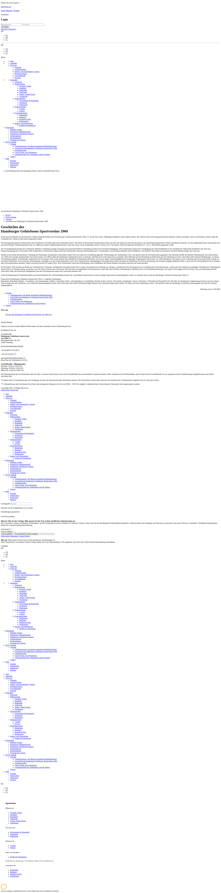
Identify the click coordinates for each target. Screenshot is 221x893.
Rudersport (19, 437)
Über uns (9, 398)
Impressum (14, 390)
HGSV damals (11, 475)
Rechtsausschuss (16, 406)
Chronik (9, 293)
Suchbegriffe (5, 504)
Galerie (8, 305)
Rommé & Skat (20, 452)
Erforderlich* (6, 529)
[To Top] (4, 889)
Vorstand (13, 400)
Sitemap (13, 500)
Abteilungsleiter (16, 402)
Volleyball (18, 425)
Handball (18, 421)
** (15, 354)
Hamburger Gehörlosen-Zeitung (21, 467)
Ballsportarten (15, 417)
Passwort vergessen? (8, 29)
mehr (7, 491)
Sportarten (9, 413)
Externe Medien (7, 532)
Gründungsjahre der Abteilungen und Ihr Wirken (27, 303)
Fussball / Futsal (20, 419)
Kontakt (16, 11)
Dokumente (10, 460)
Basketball (18, 423)
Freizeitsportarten (16, 446)
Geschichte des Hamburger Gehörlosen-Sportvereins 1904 (31, 297)
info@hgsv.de (6, 7)
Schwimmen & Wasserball (24, 433)
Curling (17, 442)
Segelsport (18, 435)
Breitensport (19, 454)
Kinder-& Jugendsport (23, 458)
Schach (17, 444)
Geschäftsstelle (15, 408)
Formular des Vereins (18, 473)
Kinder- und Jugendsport (19, 456)
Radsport (18, 450)
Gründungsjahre (16, 299)
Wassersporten (15, 431)
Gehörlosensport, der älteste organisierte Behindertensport (31, 295)
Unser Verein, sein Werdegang (21, 301)
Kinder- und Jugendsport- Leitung (22, 404)
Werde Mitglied (6, 11)
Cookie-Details (24, 536)
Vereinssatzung (15, 469)
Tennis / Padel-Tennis (22, 427)
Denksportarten (15, 440)
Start (7, 394)
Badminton (19, 448)
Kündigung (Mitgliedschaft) (20, 464)
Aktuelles (9, 396)
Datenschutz (5, 390)
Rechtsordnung (15, 471)
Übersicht (13, 415)
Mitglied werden (16, 462)
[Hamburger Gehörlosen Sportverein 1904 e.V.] (29, 314)
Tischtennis (19, 429)
